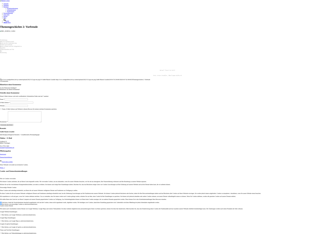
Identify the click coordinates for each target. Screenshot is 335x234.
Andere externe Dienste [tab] (6, 206)
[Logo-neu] (5, 0)
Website (2, 105)
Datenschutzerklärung (6, 157)
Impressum (3, 154)
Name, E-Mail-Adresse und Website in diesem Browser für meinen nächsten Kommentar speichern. (29, 109)
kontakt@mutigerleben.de (7, 147)
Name (2, 99)
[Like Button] (0, 78)
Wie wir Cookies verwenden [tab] (8, 178)
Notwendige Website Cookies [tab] (8, 187)
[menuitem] (169, 4)
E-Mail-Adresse (5, 102)
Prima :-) (2, 168)
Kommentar (4, 122)
